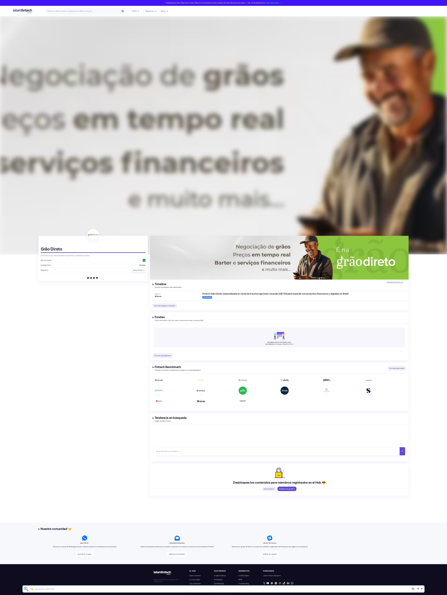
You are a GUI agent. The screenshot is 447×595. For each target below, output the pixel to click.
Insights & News (220, 576)
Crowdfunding (244, 583)
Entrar (163, 11)
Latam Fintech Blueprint (272, 576)
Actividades (218, 579)
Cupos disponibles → (273, 3)
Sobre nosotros (195, 576)
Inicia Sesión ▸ (269, 489)
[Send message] (417, 589)
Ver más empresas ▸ (397, 368)
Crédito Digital (244, 576)
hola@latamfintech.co (284, 344)
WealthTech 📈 (138, 270)
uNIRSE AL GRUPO (270, 554)
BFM (240, 579)
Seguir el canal (85, 554)
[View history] (413, 589)
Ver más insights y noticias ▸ (164, 306)
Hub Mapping (219, 583)
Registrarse (149, 11)
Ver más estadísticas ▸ (162, 356)
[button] (135, 11)
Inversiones (207, 297)
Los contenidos (195, 583)
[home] (22, 11)
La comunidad (194, 579)
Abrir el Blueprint (177, 554)
